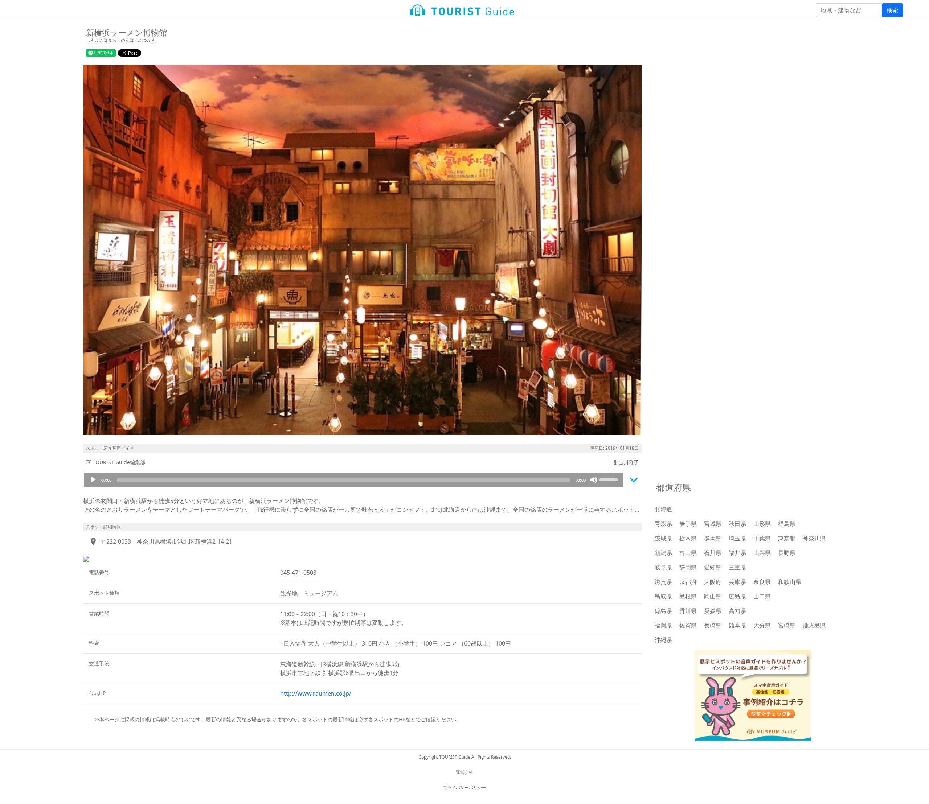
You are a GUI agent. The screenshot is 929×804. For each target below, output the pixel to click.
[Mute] (593, 479)
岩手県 (688, 524)
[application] (353, 480)
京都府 (688, 582)
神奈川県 (814, 538)
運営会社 (464, 772)
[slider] (609, 479)
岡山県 (712, 596)
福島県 (786, 524)
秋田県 (737, 524)
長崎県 (712, 625)
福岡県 (663, 625)
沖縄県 (663, 640)
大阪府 (712, 582)
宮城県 (712, 524)
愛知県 (712, 567)
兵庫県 (737, 582)
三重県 (737, 567)
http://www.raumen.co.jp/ (315, 693)
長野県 (786, 553)
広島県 (737, 596)
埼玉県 (737, 538)
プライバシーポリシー (464, 787)
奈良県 (762, 582)
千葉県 (762, 538)
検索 (892, 10)
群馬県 (712, 538)
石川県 (712, 553)
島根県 (688, 596)
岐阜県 (663, 567)
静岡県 (688, 567)
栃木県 (688, 538)
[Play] (93, 479)
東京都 (786, 538)
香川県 (688, 611)
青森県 (663, 524)
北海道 (663, 509)
